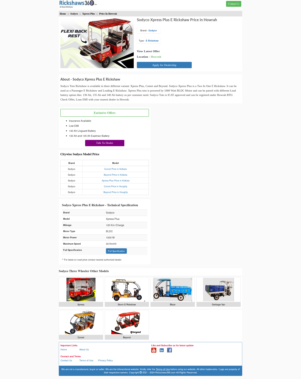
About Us (84, 349)
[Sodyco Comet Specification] (81, 322)
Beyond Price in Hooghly (115, 192)
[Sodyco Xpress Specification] (81, 289)
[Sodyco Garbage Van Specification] (218, 289)
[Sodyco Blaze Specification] (172, 289)
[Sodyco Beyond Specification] (127, 322)
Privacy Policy (105, 360)
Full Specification (116, 251)
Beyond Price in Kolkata (115, 174)
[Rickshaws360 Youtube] (153, 349)
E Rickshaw (152, 40)
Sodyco (152, 30)
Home (64, 349)
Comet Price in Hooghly (115, 186)
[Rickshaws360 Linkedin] (161, 349)
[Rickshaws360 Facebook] (169, 349)
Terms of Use (86, 360)
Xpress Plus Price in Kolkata (115, 180)
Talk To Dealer (104, 142)
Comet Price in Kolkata (115, 168)
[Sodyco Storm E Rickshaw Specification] (127, 289)
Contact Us (66, 360)
